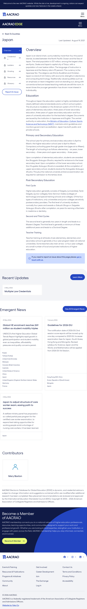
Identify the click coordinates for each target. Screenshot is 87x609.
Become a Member (13, 541)
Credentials (11, 58)
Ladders (10, 65)
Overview (7, 50)
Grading (10, 71)
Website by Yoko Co (10, 605)
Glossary (10, 83)
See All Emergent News (74, 309)
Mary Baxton (15, 476)
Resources (11, 77)
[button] (12, 92)
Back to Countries (12, 34)
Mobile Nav (82, 14)
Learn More (77, 277)
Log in (38, 585)
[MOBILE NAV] (82, 14)
